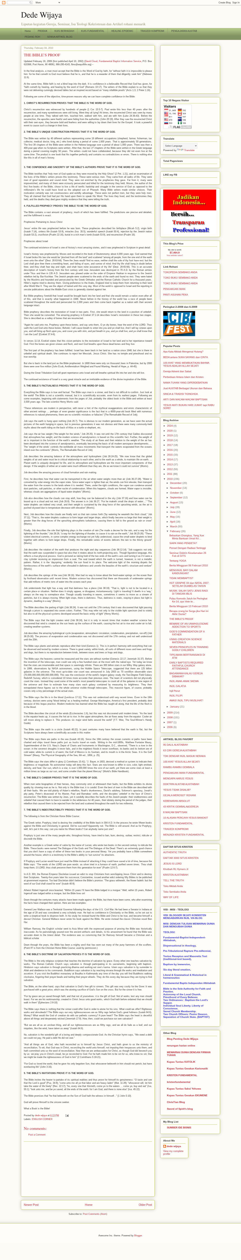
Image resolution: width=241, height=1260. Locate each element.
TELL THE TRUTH (173, 880)
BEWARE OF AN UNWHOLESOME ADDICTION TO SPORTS (188, 625)
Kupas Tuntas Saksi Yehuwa (184, 1088)
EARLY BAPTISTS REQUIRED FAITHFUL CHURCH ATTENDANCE (186, 665)
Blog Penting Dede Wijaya (182, 1038)
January (175, 706)
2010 (170, 478)
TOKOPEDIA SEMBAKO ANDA (180, 272)
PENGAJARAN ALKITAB (184, 31)
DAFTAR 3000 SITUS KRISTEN (180, 858)
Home (28, 31)
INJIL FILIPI (175, 695)
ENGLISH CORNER (42, 1119)
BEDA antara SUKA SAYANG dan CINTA (185, 357)
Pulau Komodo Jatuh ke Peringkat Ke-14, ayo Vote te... (188, 600)
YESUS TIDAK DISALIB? (177, 789)
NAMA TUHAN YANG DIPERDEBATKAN (185, 382)
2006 (170, 727)
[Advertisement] (88, 1169)
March (174, 526)
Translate (189, 150)
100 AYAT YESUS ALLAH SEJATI (181, 761)
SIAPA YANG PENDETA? (183, 543)
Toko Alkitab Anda (173, 886)
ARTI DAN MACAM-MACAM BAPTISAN (185, 399)
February (175, 531)
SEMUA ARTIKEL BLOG (60, 37)
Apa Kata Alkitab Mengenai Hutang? (183, 351)
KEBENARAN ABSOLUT (176, 800)
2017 (170, 445)
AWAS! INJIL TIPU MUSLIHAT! (186, 700)
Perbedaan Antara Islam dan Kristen (183, 377)
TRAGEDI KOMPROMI (152, 31)
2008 (170, 717)
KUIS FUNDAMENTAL (92, 31)
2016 (170, 449)
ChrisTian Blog (176, 1102)
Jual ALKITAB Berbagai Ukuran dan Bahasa (187, 388)
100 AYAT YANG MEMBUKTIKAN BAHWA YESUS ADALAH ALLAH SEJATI (186, 364)
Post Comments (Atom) (95, 1214)
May (173, 516)
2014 (170, 459)
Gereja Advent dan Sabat (177, 371)
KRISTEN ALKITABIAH (175, 874)
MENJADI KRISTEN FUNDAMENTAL (183, 834)
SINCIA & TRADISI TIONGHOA (180, 394)
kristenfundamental (178, 1082)
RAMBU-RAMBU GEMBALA (178, 767)
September (176, 497)
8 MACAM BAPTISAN (175, 812)
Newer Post (31, 1204)
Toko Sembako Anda (174, 891)
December (176, 483)
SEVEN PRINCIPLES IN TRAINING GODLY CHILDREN (188, 648)
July (172, 507)
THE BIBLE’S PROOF (181, 619)
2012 (170, 469)
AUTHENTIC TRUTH (174, 852)
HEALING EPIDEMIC (122, 31)
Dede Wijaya (41, 14)
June (173, 512)
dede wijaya (174, 1146)
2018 (170, 440)
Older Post (145, 1204)
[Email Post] (66, 1115)
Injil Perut (174, 690)
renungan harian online (181, 1045)
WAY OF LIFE (171, 897)
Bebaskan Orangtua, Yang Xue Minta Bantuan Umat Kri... (186, 537)
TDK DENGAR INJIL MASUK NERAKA (184, 756)
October (175, 492)
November (176, 487)
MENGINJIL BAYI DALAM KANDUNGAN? (183, 572)
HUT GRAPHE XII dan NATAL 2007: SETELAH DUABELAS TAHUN (189, 584)
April (173, 521)
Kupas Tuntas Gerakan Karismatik (187, 1068)
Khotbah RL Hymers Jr (175, 869)
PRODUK (42, 31)
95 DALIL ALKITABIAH (175, 744)
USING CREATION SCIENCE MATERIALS (185, 641)
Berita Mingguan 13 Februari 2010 (188, 606)
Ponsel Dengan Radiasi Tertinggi (187, 548)
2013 (170, 464)
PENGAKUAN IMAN (174, 289)
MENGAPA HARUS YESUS (178, 778)
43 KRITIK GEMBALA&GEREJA (180, 806)
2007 (170, 722)
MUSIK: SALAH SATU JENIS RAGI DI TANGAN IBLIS (188, 592)
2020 (170, 430)
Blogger (138, 1235)
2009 (170, 712)
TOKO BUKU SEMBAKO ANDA (180, 277)
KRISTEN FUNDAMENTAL (178, 823)
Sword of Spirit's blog (180, 1108)
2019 (170, 435)
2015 (170, 454)
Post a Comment (37, 1134)
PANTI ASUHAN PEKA (175, 294)
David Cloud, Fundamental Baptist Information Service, (113, 61)
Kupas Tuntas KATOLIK (181, 1061)
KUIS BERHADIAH (64, 31)
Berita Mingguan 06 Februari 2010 (188, 565)
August (174, 502)
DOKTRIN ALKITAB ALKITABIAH (181, 784)
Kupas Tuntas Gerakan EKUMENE (187, 1095)
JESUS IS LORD (172, 863)
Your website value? (175, 255)
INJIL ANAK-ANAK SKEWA (184, 681)
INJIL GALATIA (177, 686)
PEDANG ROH (32, 37)
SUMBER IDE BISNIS (179, 1127)
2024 (170, 425)
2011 (170, 474)
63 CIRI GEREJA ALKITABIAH (179, 750)
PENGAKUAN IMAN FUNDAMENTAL (183, 772)
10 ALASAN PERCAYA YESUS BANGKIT (185, 817)
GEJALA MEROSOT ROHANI (179, 795)
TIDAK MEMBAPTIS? (181, 578)
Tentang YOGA (177, 560)
